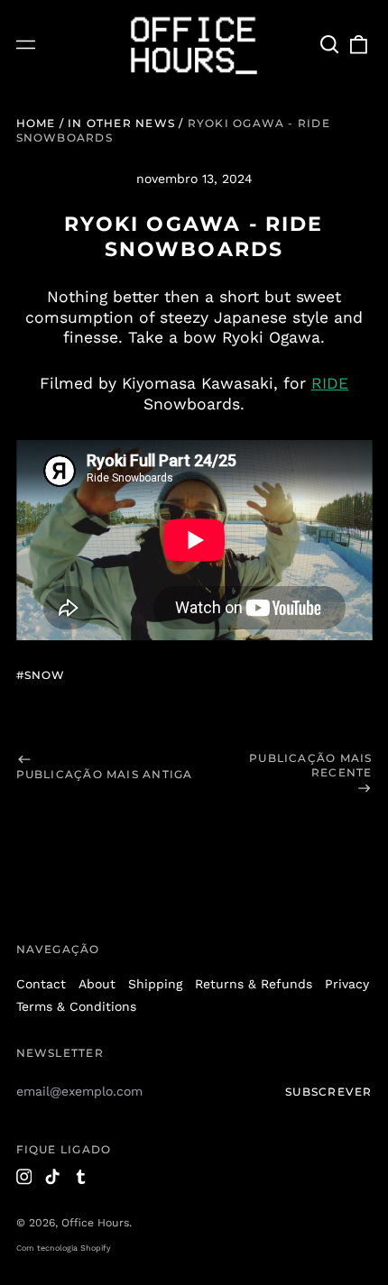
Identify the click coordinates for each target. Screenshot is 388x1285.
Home (36, 123)
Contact (41, 984)
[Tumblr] (81, 1177)
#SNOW (41, 675)
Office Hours (95, 1222)
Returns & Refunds (253, 984)
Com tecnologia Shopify (63, 1248)
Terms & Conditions (76, 1006)
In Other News (121, 123)
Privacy (347, 984)
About (97, 984)
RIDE (329, 383)
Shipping (155, 984)
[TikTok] (52, 1177)
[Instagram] (24, 1177)
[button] (330, 45)
